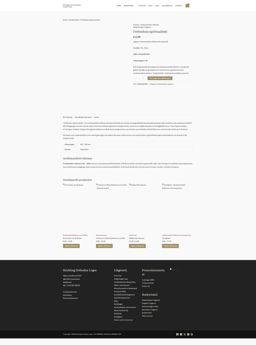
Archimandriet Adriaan (149, 24)
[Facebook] (177, 334)
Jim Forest (133, 235)
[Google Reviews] (192, 334)
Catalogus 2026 (148, 279)
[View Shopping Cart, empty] (187, 5)
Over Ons (142, 5)
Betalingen (118, 304)
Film (157, 5)
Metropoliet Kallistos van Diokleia (75, 235)
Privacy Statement (70, 298)
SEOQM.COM (116, 334)
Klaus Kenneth (101, 235)
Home (119, 5)
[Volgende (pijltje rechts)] (6, 344)
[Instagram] (181, 334)
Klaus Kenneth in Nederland (125, 288)
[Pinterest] (188, 334)
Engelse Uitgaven (149, 303)
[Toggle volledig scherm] (6, 341)
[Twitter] (184, 334)
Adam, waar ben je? (122, 285)
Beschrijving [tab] (67, 117)
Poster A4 (146, 286)
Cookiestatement (70, 291)
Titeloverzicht (148, 283)
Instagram (118, 316)
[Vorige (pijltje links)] (2, 344)
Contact (178, 5)
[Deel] (11, 341)
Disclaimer (67, 295)
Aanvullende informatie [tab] (83, 117)
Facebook (118, 313)
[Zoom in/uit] (2, 341)
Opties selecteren (71, 246)
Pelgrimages (167, 5)
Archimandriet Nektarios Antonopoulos (176, 235)
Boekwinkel (129, 5)
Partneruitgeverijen (150, 306)
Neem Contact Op (121, 310)
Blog (151, 5)
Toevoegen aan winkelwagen (160, 78)
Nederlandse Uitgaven (142, 27)
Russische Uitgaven (150, 309)
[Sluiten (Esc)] (15, 341)
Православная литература (123, 319)
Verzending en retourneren (125, 307)
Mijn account (147, 316)
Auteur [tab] (96, 117)
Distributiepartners (122, 297)
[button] (192, 6)
